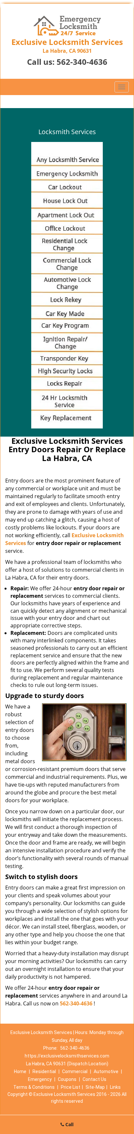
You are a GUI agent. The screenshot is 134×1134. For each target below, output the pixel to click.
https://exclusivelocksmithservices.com (67, 1055)
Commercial (74, 1071)
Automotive (106, 1071)
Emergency (40, 1079)
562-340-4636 (82, 61)
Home (20, 1071)
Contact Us (94, 1079)
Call (69, 1124)
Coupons (67, 1079)
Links (115, 1087)
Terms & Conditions (34, 1087)
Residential (44, 1071)
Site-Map (95, 1087)
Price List (70, 1087)
